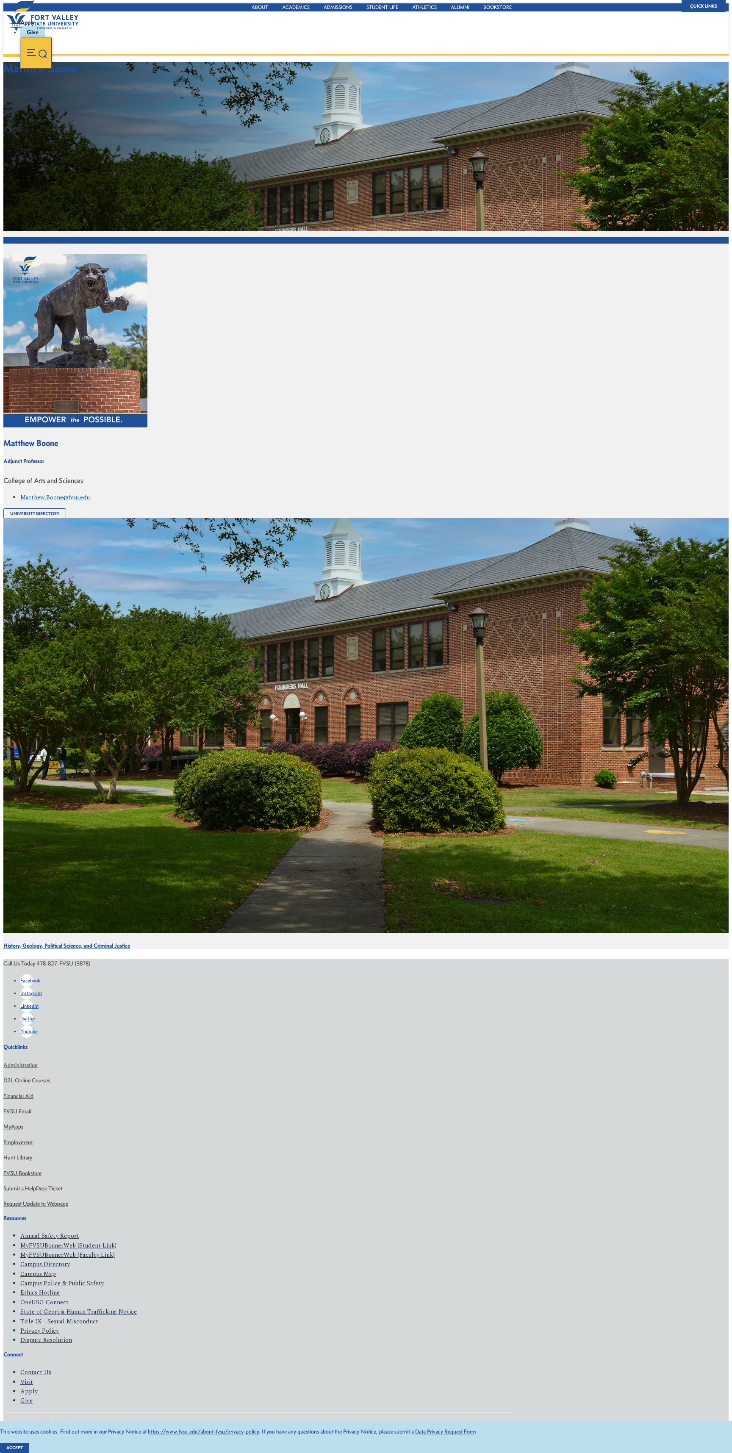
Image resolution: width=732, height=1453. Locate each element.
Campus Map (38, 1274)
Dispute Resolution (46, 1340)
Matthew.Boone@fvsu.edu (55, 497)
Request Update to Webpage (35, 1203)
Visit (26, 1382)
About (260, 7)
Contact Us (35, 1372)
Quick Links (703, 6)
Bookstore (497, 7)
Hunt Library (17, 1157)
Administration (20, 1065)
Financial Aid (18, 1096)
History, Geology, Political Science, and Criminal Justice (66, 945)
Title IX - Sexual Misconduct (59, 1321)
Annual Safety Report (49, 1235)
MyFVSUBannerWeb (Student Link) (68, 1245)
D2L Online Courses (26, 1080)
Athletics (424, 7)
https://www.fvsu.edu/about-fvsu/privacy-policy (203, 1431)
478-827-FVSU (86, 107)
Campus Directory (45, 1264)
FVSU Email (17, 1111)
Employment (18, 1142)
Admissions (338, 7)
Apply (29, 1391)
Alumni (460, 7)
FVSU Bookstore (22, 1173)
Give (26, 1400)
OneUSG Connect (44, 1302)
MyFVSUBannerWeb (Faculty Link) (67, 1255)
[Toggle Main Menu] (36, 53)
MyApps (13, 1126)
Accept (14, 1447)
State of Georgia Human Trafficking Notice (78, 1311)
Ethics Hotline (40, 1292)
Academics (296, 7)
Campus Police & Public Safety (62, 1283)
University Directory (34, 513)
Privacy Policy (39, 1330)
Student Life (382, 7)
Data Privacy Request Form (445, 1431)
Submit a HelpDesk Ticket (32, 1188)
